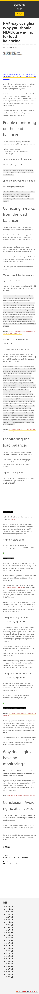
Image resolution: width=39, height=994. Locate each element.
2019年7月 (9, 922)
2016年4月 (9, 977)
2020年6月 (9, 920)
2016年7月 (9, 969)
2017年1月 (9, 959)
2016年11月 (10, 964)
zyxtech (19, 5)
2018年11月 (10, 930)
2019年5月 (9, 927)
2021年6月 (9, 907)
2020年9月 (9, 914)
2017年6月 (9, 948)
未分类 (7, 847)
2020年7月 (9, 917)
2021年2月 (9, 909)
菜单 (20, 14)
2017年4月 (9, 951)
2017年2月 (9, 956)
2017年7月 (9, 946)
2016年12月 (10, 961)
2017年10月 (10, 940)
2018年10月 (10, 933)
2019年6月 (9, 925)
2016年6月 (9, 972)
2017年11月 (10, 938)
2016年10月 (10, 967)
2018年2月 (9, 935)
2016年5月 (9, 974)
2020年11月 (10, 912)
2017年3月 (9, 953)
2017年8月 (9, 943)
